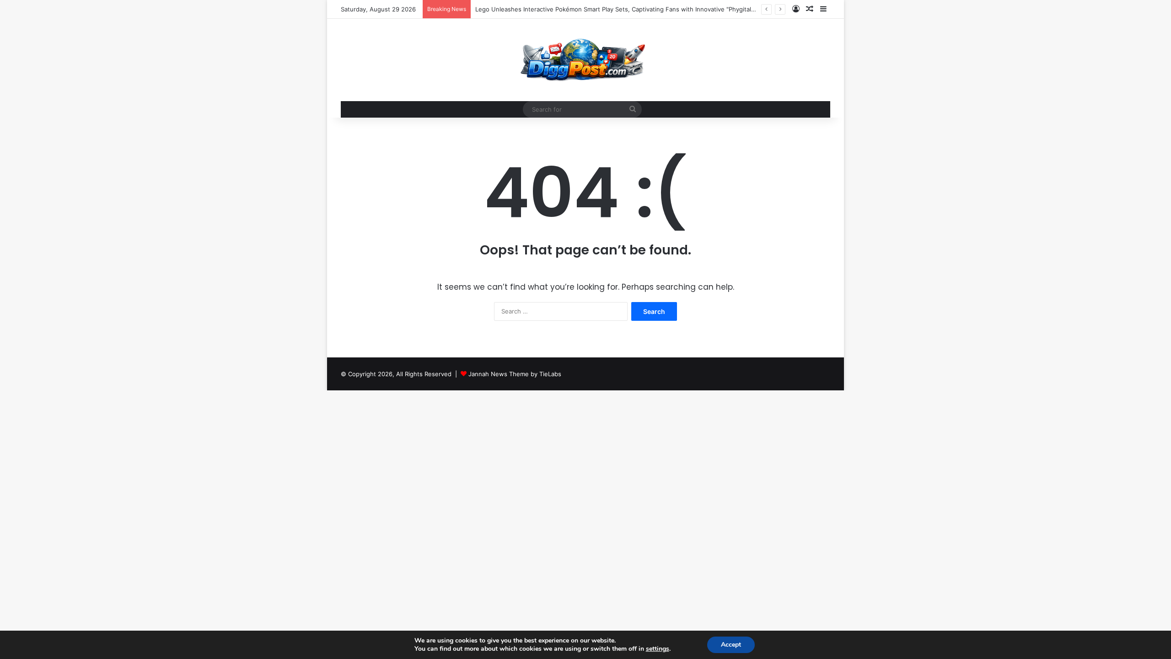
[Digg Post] (585, 60)
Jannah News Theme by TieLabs (514, 374)
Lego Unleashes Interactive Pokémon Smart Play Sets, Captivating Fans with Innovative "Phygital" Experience (631, 9)
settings (657, 649)
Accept (731, 644)
